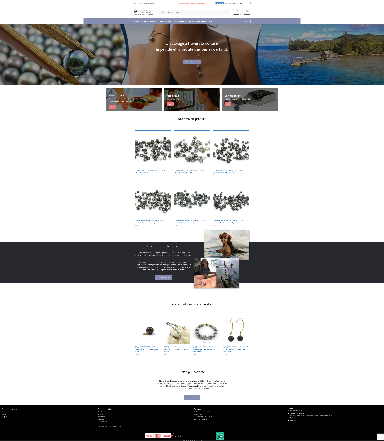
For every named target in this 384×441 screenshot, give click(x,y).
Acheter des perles (9, 409)
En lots (4, 414)
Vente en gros (160, 170)
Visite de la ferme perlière (202, 412)
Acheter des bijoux (105, 409)
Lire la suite (206, 358)
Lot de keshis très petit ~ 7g (145, 223)
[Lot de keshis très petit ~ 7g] (153, 201)
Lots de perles (140, 170)
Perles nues (150, 170)
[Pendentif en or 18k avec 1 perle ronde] (148, 331)
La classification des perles (203, 417)
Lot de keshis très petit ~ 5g (184, 223)
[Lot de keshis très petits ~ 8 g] (231, 201)
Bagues (100, 414)
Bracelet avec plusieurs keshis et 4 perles (177, 351)
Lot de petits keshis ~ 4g (183, 172)
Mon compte (237, 14)
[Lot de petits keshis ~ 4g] (192, 150)
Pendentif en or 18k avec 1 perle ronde (146, 351)
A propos (197, 409)
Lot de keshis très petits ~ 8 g (223, 223)
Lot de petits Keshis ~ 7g (143, 172)
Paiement (247, 14)
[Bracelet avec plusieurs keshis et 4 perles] (177, 331)
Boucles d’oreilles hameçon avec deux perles (234, 351)
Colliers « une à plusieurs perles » (109, 426)
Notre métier (198, 414)
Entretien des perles (201, 419)
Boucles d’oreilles (104, 412)
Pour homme (102, 421)
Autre (100, 424)
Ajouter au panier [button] (153, 179)
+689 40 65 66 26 (138, 3)
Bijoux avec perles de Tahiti (144, 346)
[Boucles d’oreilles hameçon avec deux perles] (236, 331)
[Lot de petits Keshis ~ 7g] (153, 150)
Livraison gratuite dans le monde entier (192, 3)
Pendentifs (139, 347)
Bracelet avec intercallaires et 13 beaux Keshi (205, 351)
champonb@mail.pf (148, 3)
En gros (4, 417)
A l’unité (4, 412)
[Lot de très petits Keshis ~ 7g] (231, 150)
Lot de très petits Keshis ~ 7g (223, 172)
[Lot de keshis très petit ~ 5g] (192, 201)
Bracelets (167, 347)
